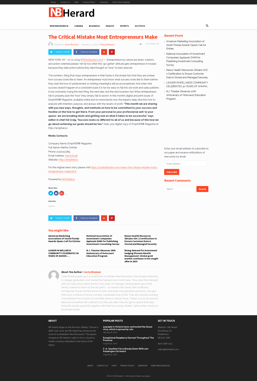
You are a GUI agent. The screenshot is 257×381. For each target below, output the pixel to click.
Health (110, 25)
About (53, 2)
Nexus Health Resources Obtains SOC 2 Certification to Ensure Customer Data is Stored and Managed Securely (140, 239)
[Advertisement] (155, 13)
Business (94, 25)
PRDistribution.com (91, 59)
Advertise (104, 2)
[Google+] (104, 52)
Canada (78, 25)
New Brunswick (59, 25)
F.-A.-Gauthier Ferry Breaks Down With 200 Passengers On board (125, 350)
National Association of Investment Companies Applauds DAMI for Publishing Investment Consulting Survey (102, 239)
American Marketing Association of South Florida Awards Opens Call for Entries (64, 238)
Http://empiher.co (68, 159)
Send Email (71, 155)
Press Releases (107, 44)
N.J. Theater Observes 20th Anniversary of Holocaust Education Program (101, 253)
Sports (124, 25)
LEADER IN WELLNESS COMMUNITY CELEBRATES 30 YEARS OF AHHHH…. (63, 253)
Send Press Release (121, 2)
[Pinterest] (112, 52)
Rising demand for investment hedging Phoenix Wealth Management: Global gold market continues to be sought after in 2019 (141, 256)
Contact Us (65, 2)
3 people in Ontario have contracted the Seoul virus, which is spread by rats (127, 328)
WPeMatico (68, 179)
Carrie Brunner (71, 44)
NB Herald (118, 376)
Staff (76, 2)
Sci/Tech (140, 25)
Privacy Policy (89, 2)
